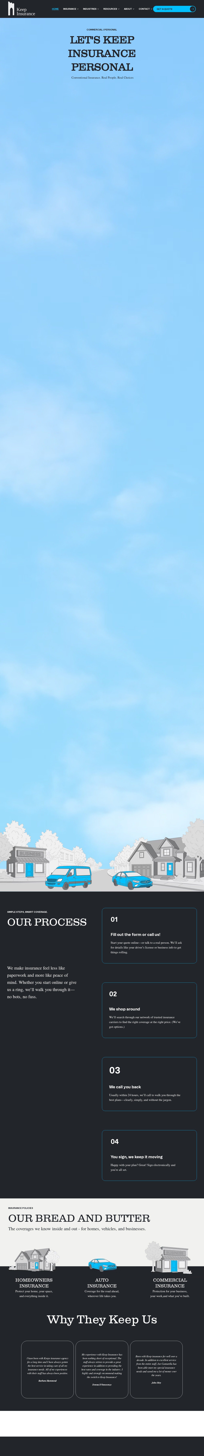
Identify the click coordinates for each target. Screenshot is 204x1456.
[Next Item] (197, 1423)
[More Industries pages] (98, 9)
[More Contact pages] (151, 9)
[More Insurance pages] (78, 9)
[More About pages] (133, 9)
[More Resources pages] (118, 9)
